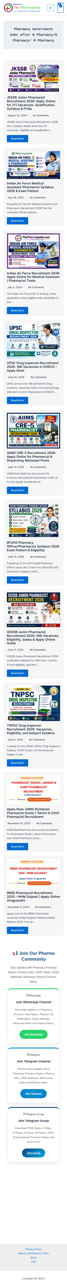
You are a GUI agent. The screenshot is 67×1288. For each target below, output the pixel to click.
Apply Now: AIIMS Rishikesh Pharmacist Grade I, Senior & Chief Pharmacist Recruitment (33, 813)
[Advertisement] (33, 1210)
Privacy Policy (34, 1249)
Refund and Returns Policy (33, 1253)
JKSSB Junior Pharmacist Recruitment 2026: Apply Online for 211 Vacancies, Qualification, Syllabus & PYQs (31, 103)
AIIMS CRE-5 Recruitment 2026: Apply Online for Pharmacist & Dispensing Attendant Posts (31, 456)
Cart (33, 1261)
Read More (17, 138)
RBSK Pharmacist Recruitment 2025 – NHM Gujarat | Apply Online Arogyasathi (33, 896)
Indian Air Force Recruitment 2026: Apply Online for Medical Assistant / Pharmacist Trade (33, 277)
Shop (33, 1257)
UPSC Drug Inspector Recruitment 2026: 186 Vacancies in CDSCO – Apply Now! (33, 366)
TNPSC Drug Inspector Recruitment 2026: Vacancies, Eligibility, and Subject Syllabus (31, 729)
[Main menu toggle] (50, 7)
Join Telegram (33, 1093)
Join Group (33, 1153)
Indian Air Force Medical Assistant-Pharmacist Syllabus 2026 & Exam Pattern (30, 187)
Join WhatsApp (33, 1034)
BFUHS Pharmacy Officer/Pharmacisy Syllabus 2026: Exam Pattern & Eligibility (33, 546)
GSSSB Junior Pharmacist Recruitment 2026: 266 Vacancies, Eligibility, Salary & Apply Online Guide (33, 637)
